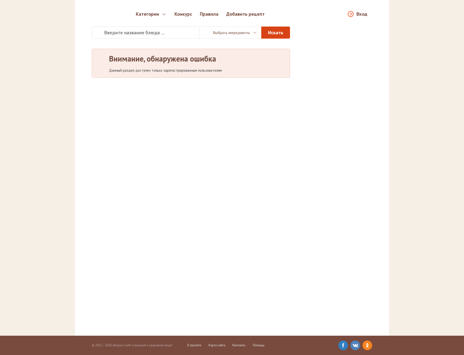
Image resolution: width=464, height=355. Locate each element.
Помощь (258, 345)
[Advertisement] (336, 99)
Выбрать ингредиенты (231, 32)
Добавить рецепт (245, 14)
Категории (147, 14)
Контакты (239, 345)
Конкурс (183, 14)
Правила (209, 14)
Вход (361, 14)
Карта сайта (217, 345)
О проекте (194, 345)
